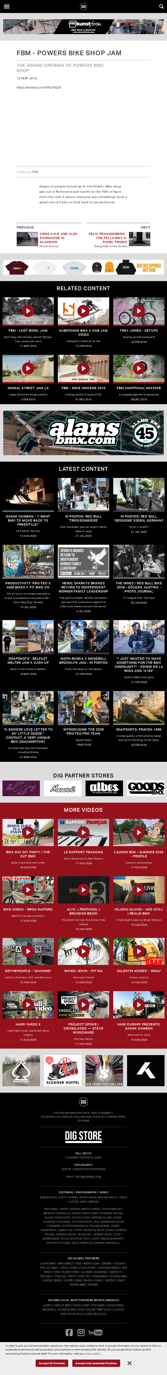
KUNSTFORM (70, 1271)
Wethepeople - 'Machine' (28, 971)
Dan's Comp (81, 1305)
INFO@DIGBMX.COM (88, 1176)
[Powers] (21, 788)
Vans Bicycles (96, 1313)
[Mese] (62, 788)
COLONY (119, 1263)
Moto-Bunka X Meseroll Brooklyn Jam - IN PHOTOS (83, 661)
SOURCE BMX (118, 1276)
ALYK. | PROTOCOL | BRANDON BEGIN (83, 911)
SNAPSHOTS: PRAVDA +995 (139, 729)
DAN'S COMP (68, 1267)
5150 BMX (98, 1305)
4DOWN (93, 1284)
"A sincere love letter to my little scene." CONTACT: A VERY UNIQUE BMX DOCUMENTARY (28, 736)
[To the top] (84, 1102)
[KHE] (146, 1070)
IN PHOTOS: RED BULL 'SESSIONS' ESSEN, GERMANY (139, 518)
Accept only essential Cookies (96, 1363)
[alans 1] (83, 433)
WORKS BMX (78, 1284)
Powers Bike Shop (72, 1309)
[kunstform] (83, 26)
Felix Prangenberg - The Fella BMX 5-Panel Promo (108, 238)
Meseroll (50, 1309)
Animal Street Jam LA (28, 388)
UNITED (110, 1280)
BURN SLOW (91, 1263)
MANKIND (100, 1271)
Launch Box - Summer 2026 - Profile (138, 854)
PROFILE (60, 1276)
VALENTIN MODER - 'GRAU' (139, 971)
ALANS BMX (48, 1263)
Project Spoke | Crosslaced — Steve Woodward (83, 1028)
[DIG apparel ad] (83, 267)
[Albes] (104, 788)
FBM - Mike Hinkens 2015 (83, 388)
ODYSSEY (46, 1276)
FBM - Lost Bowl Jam (28, 330)
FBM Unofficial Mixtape (139, 388)
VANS (120, 1280)
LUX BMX (86, 1271)
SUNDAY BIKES (52, 1280)
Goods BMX (115, 1305)
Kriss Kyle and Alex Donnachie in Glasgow (59, 238)
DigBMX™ (107, 1112)
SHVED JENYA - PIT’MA (83, 971)
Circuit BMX (62, 1305)
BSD (78, 1263)
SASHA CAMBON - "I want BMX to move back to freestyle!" (28, 520)
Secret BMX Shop (99, 1309)
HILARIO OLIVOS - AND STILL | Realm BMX (139, 911)
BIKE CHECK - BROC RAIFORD (28, 909)
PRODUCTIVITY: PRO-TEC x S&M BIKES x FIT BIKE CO (28, 585)
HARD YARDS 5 (28, 1024)
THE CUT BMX (49, 1267)
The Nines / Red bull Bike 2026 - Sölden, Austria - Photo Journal (139, 587)
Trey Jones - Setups (139, 330)
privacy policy (92, 1353)
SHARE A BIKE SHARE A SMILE (83, 1280)
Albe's (47, 1305)
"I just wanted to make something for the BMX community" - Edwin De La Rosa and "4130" (139, 665)
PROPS (72, 1276)
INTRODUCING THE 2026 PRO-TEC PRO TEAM (83, 731)
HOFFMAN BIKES (109, 1267)
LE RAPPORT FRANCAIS (83, 852)
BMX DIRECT (66, 1263)
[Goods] (146, 788)
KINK (57, 1271)
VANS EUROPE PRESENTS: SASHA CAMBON (139, 1026)
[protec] (21, 1070)
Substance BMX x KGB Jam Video (83, 333)
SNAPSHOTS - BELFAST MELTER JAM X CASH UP (28, 661)
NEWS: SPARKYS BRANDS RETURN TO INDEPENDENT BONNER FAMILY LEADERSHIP (83, 587)
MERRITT (115, 1271)
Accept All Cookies (52, 1363)
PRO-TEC (85, 1276)
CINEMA (106, 1263)
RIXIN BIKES (100, 1276)
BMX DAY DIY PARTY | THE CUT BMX (28, 854)
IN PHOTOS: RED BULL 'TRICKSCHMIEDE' (83, 518)
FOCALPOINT (87, 1267)
